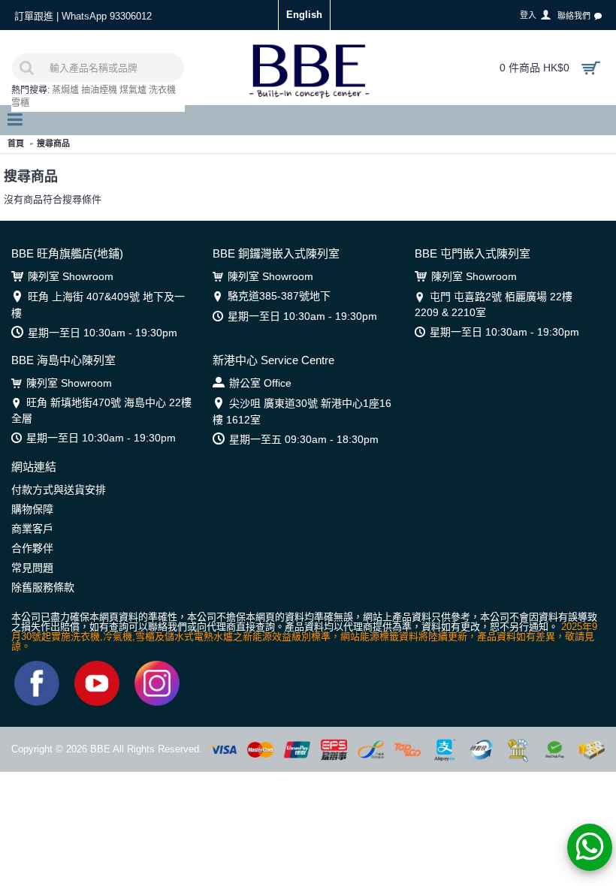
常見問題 (32, 568)
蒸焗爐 (65, 90)
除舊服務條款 (42, 587)
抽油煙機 (99, 90)
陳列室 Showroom (70, 276)
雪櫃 (20, 103)
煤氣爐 (132, 90)
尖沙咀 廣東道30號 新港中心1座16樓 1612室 (302, 411)
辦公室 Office (260, 383)
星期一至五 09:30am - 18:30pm (304, 439)
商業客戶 (32, 529)
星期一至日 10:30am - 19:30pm (102, 333)
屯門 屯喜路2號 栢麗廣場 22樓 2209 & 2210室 (493, 304)
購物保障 (32, 509)
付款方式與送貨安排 (58, 490)
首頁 (16, 143)
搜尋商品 (53, 143)
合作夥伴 (32, 548)
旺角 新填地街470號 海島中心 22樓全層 (101, 409)
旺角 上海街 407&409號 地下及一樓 (98, 304)
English (304, 14)
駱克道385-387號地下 (279, 296)
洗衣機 (162, 90)
